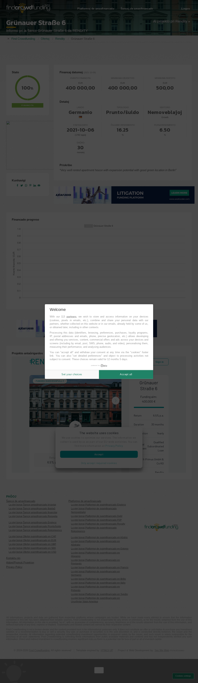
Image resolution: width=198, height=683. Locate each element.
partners (71, 316)
